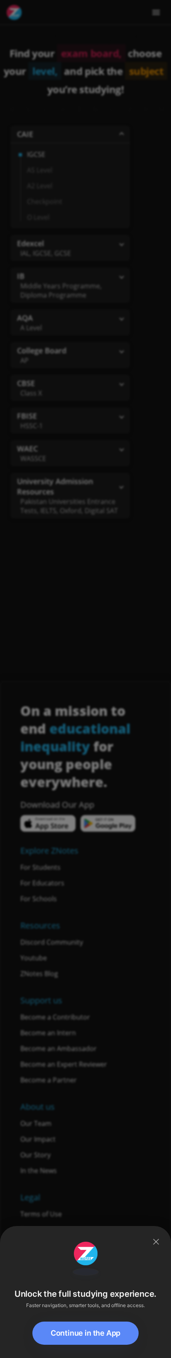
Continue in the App (86, 1333)
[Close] (156, 1242)
